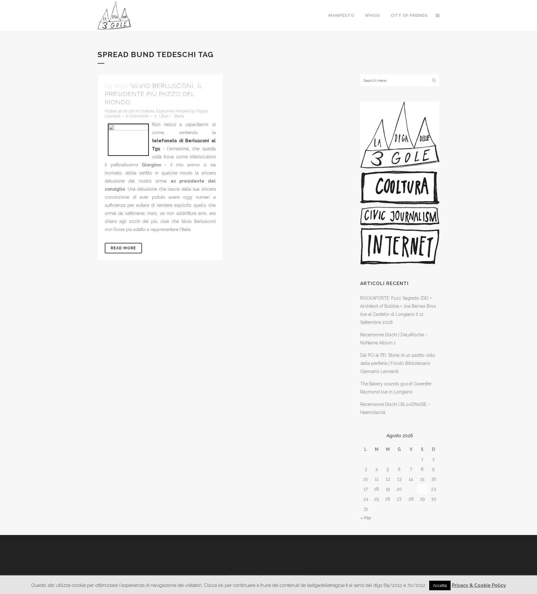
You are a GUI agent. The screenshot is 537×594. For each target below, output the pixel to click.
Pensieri (183, 111)
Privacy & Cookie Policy (479, 585)
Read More (123, 248)
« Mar (365, 517)
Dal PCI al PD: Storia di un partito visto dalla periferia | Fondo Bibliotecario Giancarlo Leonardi (397, 363)
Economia (165, 111)
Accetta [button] (440, 585)
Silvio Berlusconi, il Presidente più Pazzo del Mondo (154, 94)
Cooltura (147, 111)
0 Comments (137, 116)
